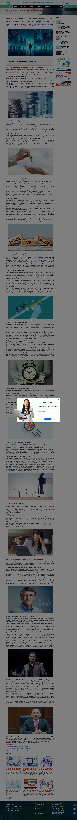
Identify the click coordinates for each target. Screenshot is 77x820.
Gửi (48, 419)
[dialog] (38, 410)
